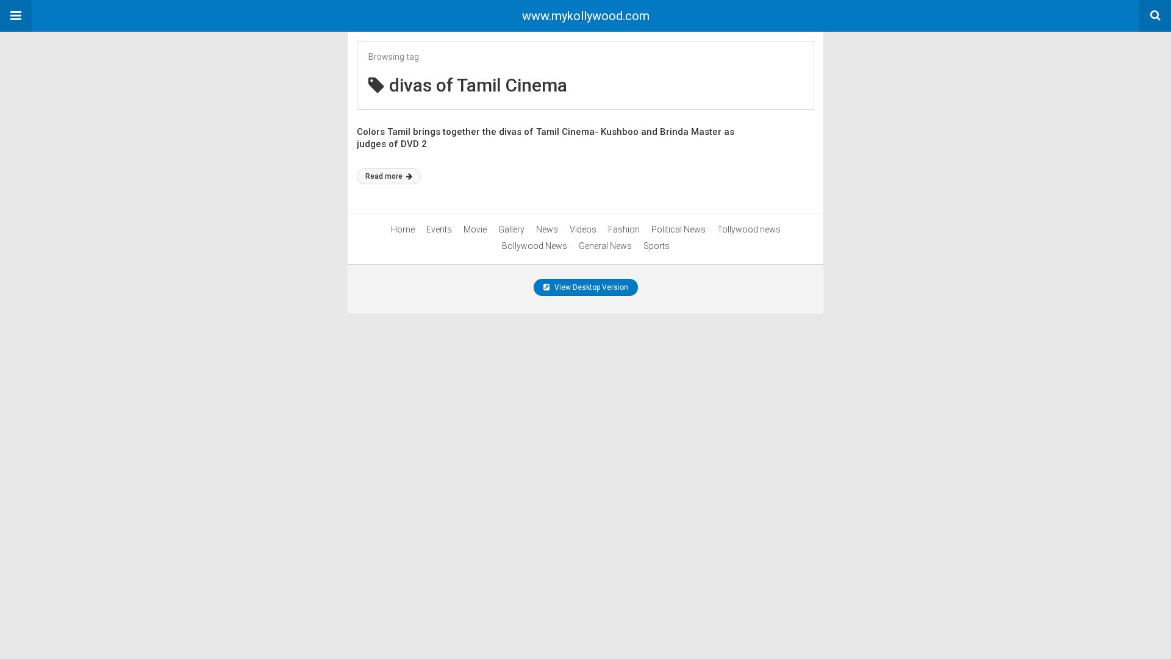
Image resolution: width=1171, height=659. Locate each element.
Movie (475, 229)
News (547, 229)
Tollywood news (749, 229)
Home (403, 229)
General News (605, 246)
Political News (678, 229)
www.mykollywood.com (586, 16)
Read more (384, 176)
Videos (583, 229)
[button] (16, 16)
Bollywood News (534, 246)
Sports (656, 246)
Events (439, 229)
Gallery (511, 229)
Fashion (624, 229)
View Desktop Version (590, 287)
